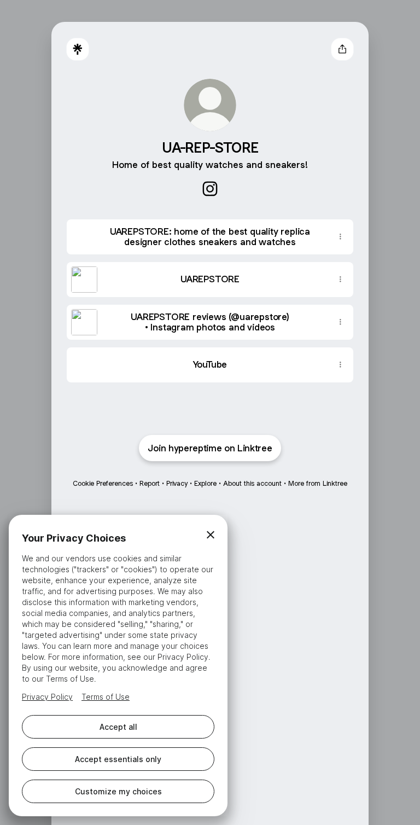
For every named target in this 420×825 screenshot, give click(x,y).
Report (149, 483)
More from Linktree (317, 483)
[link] (210, 189)
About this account (252, 483)
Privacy (177, 483)
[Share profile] (342, 49)
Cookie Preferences (103, 483)
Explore (205, 483)
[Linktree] (78, 49)
